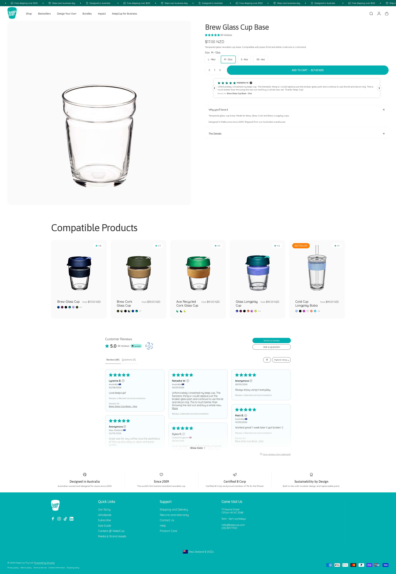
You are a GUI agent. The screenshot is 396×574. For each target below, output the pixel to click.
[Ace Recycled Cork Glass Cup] (198, 268)
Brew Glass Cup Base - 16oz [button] (123, 406)
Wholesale (104, 515)
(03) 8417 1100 (229, 528)
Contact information (57, 568)
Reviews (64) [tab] (112, 359)
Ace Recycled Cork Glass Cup (187, 303)
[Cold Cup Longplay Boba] (317, 268)
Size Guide (104, 525)
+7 (140, 311)
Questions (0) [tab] (129, 359)
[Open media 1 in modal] (99, 113)
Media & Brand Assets (112, 536)
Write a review (272, 340)
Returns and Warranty (174, 515)
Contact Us (167, 520)
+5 (81, 307)
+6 (319, 311)
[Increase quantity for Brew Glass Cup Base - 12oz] (220, 70)
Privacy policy (13, 568)
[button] (212, 35)
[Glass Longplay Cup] (257, 268)
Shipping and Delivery (174, 509)
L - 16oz (211, 59)
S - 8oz (244, 59)
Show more (196, 448)
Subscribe (104, 520)
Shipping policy (73, 568)
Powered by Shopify (44, 562)
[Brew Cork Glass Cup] (138, 268)
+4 (259, 311)
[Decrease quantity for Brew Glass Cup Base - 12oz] (208, 70)
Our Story (104, 509)
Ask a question (271, 347)
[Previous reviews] (214, 88)
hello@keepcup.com (233, 524)
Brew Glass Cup (68, 301)
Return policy (26, 568)
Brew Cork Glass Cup (124, 303)
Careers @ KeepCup (111, 531)
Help (163, 525)
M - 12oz (228, 59)
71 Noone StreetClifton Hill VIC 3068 (232, 511)
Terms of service (40, 568)
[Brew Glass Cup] (79, 268)
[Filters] (267, 359)
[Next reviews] (379, 88)
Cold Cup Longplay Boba (306, 303)
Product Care (168, 531)
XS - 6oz (261, 59)
